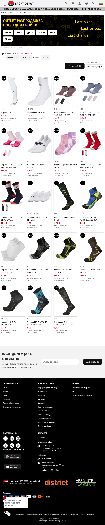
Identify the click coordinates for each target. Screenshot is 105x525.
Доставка (41, 399)
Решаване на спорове (81, 388)
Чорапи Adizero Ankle (36, 112)
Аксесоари (22, 12)
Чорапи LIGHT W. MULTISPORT (8, 323)
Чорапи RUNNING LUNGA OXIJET (65, 218)
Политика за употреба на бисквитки (81, 514)
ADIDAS (41, 32)
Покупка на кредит (45, 407)
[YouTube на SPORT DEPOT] (18, 438)
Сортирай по (91, 62)
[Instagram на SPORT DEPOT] (5, 438)
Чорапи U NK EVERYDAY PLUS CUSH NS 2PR (64, 113)
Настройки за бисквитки (82, 395)
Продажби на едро (11, 403)
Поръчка (41, 395)
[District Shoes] (56, 482)
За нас (6, 388)
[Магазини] (73, 3)
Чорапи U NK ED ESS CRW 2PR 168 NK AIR (91, 166)
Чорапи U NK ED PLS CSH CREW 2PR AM (12, 218)
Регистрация (43, 392)
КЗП (73, 392)
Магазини (7, 392)
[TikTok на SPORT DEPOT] (5, 445)
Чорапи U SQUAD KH (10, 112)
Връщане (41, 403)
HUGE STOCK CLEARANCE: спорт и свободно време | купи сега (41, 8)
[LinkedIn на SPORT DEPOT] (18, 445)
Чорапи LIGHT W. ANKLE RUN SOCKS (37, 271)
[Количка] (93, 3)
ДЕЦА (30, 32)
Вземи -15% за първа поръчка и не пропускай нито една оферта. (19, 360)
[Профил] (79, 3)
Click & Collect (43, 411)
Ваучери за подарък (46, 415)
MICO (55, 214)
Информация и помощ (47, 388)
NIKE (52, 32)
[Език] (101, 3)
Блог (5, 395)
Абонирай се (92, 361)
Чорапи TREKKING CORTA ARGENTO (91, 271)
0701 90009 (46, 459)
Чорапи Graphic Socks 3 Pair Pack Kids (65, 166)
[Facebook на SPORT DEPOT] (11, 438)
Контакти (41, 438)
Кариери (6, 399)
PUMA (8, 39)
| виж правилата (90, 8)
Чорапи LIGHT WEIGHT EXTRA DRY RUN (37, 323)
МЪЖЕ (8, 32)
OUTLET (12, 12)
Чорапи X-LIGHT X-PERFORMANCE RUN (88, 218)
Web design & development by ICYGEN (52, 521)
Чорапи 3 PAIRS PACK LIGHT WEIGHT (10, 271)
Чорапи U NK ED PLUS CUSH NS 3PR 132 (89, 113)
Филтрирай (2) (75, 66)
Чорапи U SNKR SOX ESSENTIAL (36, 166)
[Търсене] (66, 3)
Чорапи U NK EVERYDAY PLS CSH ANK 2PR (11, 166)
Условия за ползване (57, 514)
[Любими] (86, 3)
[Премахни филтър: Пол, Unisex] (16, 57)
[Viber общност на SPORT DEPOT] (11, 445)
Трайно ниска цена (46, 418)
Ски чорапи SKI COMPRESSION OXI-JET (63, 323)
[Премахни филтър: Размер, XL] (47, 57)
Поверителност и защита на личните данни (31, 514)
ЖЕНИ (19, 32)
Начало (3, 12)
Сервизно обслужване (12, 407)
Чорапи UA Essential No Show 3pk (37, 218)
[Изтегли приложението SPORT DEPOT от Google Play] (12, 456)
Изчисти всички (26, 54)
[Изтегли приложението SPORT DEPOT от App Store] (12, 466)
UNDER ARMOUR (33, 214)
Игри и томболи (44, 426)
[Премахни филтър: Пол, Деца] (29, 57)
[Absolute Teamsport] (86, 482)
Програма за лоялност (47, 422)
